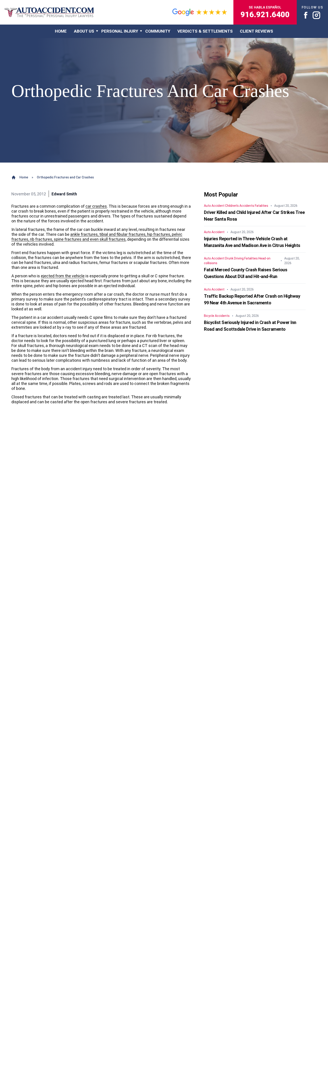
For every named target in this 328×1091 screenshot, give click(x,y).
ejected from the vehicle (63, 276)
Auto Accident (214, 205)
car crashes (96, 206)
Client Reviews (256, 31)
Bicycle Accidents (217, 316)
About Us (84, 31)
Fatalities (261, 205)
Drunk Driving (234, 258)
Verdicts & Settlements (205, 31)
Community (157, 31)
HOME (61, 31)
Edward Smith (64, 194)
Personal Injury (119, 31)
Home (23, 177)
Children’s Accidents (239, 205)
